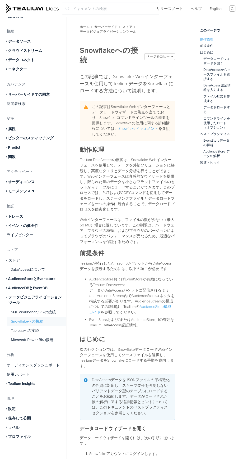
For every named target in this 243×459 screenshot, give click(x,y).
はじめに (206, 52)
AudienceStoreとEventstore (32, 278)
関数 (12, 156)
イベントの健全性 (23, 225)
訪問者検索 (16, 103)
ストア (14, 260)
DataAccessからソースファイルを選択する (217, 74)
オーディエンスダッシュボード (33, 365)
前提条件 (206, 46)
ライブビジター (20, 235)
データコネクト (21, 60)
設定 (12, 408)
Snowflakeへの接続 (27, 321)
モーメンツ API (21, 191)
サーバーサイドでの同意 (29, 94)
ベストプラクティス (215, 134)
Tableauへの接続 (25, 330)
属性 (12, 128)
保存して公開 (19, 418)
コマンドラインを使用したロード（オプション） (216, 123)
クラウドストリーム (25, 50)
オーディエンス (21, 182)
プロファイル (19, 436)
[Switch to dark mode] (232, 8)
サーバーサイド (106, 27)
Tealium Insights (21, 383)
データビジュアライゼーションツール (35, 300)
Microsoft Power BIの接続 (32, 340)
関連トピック (210, 163)
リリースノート (169, 8)
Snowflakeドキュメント (138, 128)
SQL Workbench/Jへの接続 (33, 312)
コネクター (17, 69)
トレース (15, 216)
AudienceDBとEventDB (27, 288)
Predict (14, 147)
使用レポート (18, 374)
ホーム (85, 27)
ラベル (13, 427)
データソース (19, 41)
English (216, 8)
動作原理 (206, 39)
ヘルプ (196, 8)
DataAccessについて (27, 269)
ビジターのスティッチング (31, 138)
